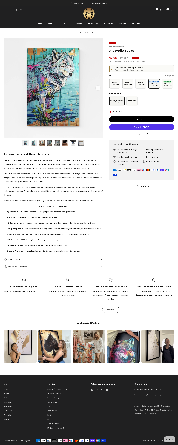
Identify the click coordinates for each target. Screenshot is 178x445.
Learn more (111, 310)
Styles (64, 24)
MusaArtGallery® (116, 47)
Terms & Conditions (55, 393)
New (40, 24)
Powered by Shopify (148, 441)
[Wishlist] (155, 10)
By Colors (93, 24)
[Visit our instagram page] (97, 389)
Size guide (169, 76)
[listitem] (89, 3)
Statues (136, 24)
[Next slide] (98, 88)
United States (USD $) (13, 10)
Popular (52, 24)
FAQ (49, 415)
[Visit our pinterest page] (102, 389)
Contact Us (52, 411)
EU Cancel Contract (55, 428)
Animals (122, 24)
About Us (51, 406)
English (29, 10)
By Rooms (108, 24)
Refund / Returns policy (57, 389)
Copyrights (52, 402)
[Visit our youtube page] (107, 389)
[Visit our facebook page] (91, 389)
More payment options (141, 134)
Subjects (77, 24)
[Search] (161, 10)
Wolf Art (90, 200)
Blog (49, 419)
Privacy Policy (53, 398)
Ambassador (53, 423)
